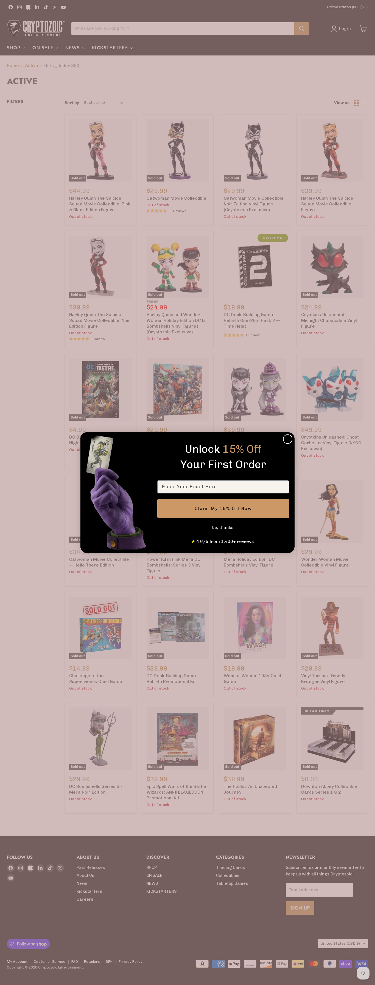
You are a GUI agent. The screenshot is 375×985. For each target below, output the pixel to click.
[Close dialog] (288, 439)
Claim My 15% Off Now (223, 508)
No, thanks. (223, 527)
